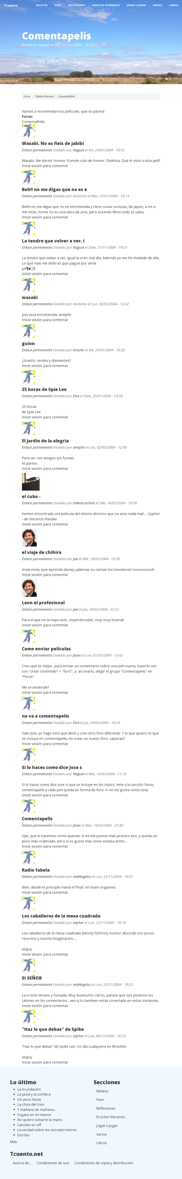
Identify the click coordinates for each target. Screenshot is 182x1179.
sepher (78, 922)
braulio (78, 350)
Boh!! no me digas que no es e (54, 189)
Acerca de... (22, 1163)
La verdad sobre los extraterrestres (47, 1129)
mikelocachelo (84, 503)
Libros (173, 5)
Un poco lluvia (29, 1099)
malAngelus (82, 876)
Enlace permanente (37, 150)
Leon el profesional (43, 603)
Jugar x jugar (136, 5)
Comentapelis (37, 818)
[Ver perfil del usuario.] (91, 131)
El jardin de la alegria (45, 441)
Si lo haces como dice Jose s (52, 767)
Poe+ (58, 5)
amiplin (79, 447)
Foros (27, 96)
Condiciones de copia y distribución (103, 1163)
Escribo (23, 1135)
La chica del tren (30, 1104)
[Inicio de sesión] (168, 78)
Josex (77, 655)
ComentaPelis (66, 96)
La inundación (29, 1089)
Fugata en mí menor (34, 1114)
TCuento (11, 5)
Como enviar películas (46, 649)
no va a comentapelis (45, 716)
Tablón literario (44, 96)
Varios (157, 5)
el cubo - (31, 496)
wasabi (30, 297)
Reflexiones (76, 5)
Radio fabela (36, 870)
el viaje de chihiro (41, 552)
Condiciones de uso (53, 1163)
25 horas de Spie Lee (44, 389)
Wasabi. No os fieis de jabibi (53, 143)
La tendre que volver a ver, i (53, 241)
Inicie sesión (32, 165)
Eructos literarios (106, 5)
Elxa (76, 395)
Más (13, 1141)
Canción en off (29, 1124)
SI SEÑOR (32, 978)
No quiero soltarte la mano (39, 1119)
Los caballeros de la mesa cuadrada (61, 916)
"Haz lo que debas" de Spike (53, 1029)
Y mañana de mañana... (36, 1109)
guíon (28, 343)
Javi (75, 558)
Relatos (42, 5)
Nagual (43, 45)
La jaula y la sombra (33, 1094)
